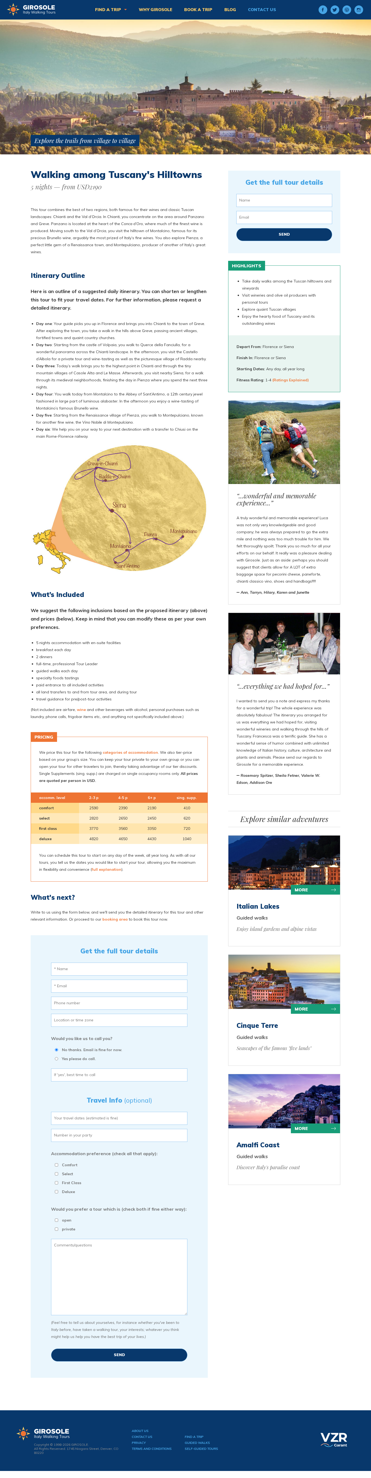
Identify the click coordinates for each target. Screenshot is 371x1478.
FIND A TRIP (194, 1437)
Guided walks (197, 1443)
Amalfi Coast (258, 1145)
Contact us (262, 9)
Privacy (139, 1443)
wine (81, 709)
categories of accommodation (130, 752)
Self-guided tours (201, 1449)
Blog (230, 9)
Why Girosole (155, 9)
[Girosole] (31, 9)
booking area (115, 919)
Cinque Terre (257, 1025)
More (301, 889)
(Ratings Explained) (290, 380)
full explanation (106, 869)
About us (140, 1431)
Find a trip (108, 9)
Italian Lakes (258, 906)
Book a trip (198, 9)
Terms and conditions (152, 1449)
